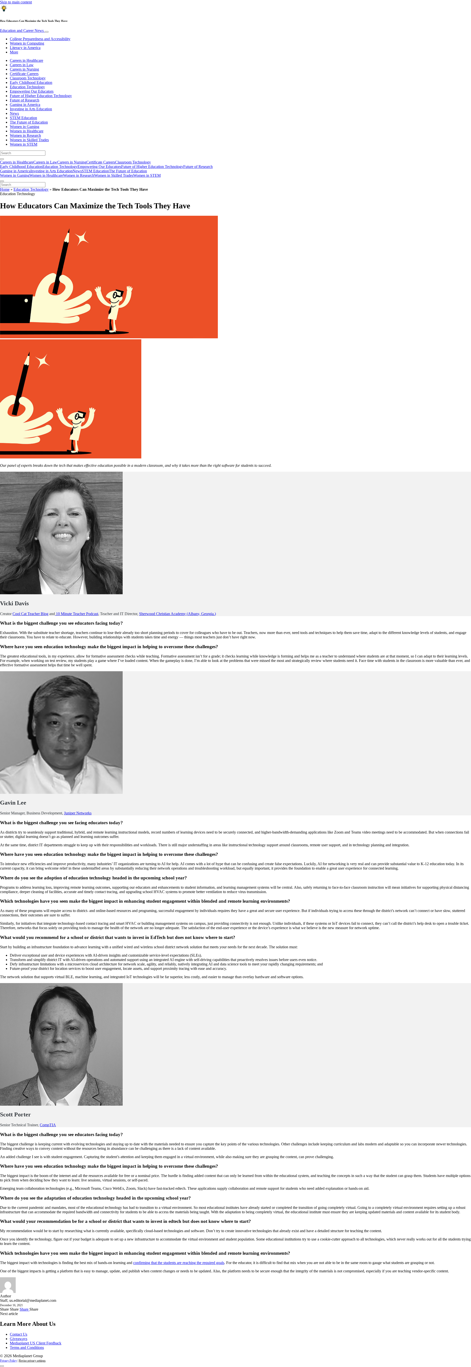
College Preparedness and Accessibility (40, 39)
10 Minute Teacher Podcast (76, 614)
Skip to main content (16, 2)
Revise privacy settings (32, 1360)
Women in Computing (27, 43)
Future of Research (24, 100)
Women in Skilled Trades (29, 140)
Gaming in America (25, 104)
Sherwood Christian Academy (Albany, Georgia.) (177, 614)
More (14, 52)
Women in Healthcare (26, 131)
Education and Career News (22, 30)
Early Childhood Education (31, 82)
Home (5, 189)
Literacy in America (25, 48)
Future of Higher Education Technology (41, 96)
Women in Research (25, 135)
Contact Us (18, 1334)
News (14, 113)
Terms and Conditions (27, 1347)
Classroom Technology (28, 78)
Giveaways (18, 1339)
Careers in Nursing (24, 69)
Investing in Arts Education (31, 109)
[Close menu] (2, 181)
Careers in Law (22, 65)
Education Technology (27, 87)
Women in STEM (23, 144)
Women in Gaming (24, 127)
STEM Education (23, 118)
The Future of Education (29, 122)
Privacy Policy (8, 1360)
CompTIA (48, 1125)
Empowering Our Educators (31, 91)
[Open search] (2, 159)
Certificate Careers (24, 74)
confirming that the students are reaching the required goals (178, 1263)
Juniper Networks (78, 813)
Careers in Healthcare (26, 60)
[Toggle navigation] (47, 32)
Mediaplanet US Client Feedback (35, 1343)
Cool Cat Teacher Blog (30, 614)
